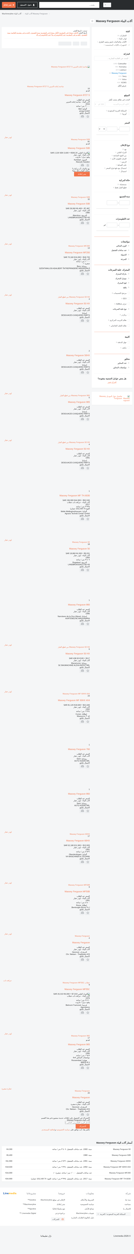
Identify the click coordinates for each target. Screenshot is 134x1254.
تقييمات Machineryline (85, 1213)
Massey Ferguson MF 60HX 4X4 (74, 700)
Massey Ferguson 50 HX (78, 303)
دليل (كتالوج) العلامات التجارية (82, 1218)
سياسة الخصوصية (63, 1130)
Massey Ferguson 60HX (78, 840)
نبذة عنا (128, 1200)
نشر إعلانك (82, 174)
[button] (87, 116)
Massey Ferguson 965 (79, 402)
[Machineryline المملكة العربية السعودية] (123, 5)
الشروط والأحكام (87, 1200)
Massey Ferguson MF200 (77, 252)
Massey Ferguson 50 (79, 548)
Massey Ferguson (81, 942)
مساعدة (128, 1204)
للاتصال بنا (127, 1209)
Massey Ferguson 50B (79, 148)
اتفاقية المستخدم (48, 1130)
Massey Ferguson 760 (79, 749)
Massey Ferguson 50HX (78, 355)
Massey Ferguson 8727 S (77, 95)
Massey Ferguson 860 (79, 604)
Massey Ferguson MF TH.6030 (75, 495)
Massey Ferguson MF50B (77, 891)
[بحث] (96, 5)
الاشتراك (82, 1126)
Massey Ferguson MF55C (77, 989)
